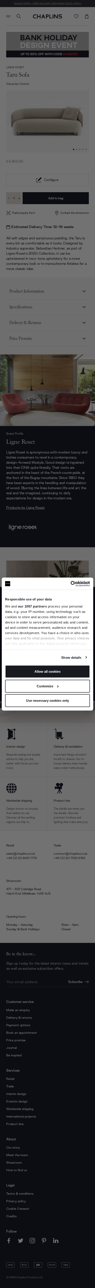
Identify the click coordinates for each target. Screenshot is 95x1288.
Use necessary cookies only (47, 700)
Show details (71, 657)
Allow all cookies (47, 671)
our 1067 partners (32, 606)
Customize (45, 686)
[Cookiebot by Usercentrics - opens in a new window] (70, 583)
